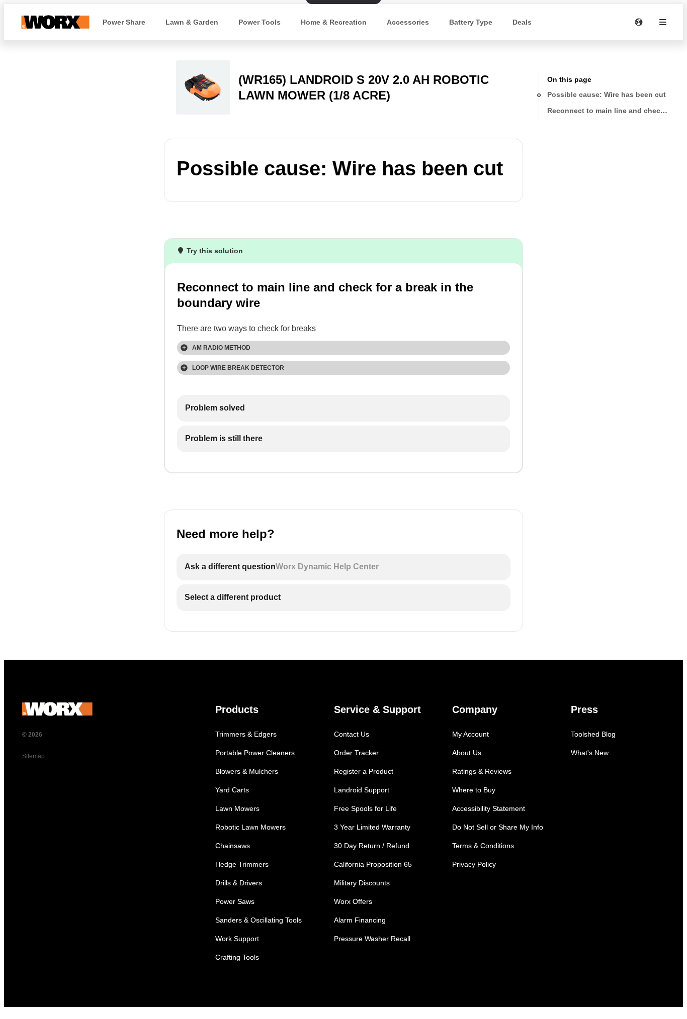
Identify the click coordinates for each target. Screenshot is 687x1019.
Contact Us (351, 734)
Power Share (124, 22)
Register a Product (363, 771)
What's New (590, 753)
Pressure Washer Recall (372, 939)
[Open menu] (663, 22)
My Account (470, 734)
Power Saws (234, 901)
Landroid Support (361, 790)
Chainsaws (232, 846)
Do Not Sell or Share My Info (497, 827)
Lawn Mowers (237, 808)
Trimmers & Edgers (246, 734)
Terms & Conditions (483, 846)
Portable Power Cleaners (255, 753)
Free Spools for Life (365, 808)
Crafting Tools (237, 957)
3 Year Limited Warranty (372, 827)
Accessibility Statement (488, 808)
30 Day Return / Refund (371, 846)
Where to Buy (473, 790)
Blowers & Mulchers (246, 771)
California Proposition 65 (373, 864)
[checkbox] (343, 408)
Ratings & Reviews (481, 771)
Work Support (237, 939)
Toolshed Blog (593, 734)
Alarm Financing (360, 920)
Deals (522, 22)
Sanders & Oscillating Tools (258, 920)
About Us (466, 753)
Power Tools (259, 22)
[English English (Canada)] (639, 22)
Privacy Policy (474, 864)
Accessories (408, 22)
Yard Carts (232, 790)
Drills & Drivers (238, 883)
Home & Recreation (334, 22)
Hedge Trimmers (242, 864)
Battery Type (470, 22)
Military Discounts (362, 883)
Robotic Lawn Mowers (250, 827)
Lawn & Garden (191, 22)
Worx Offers (353, 901)
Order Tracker (356, 753)
